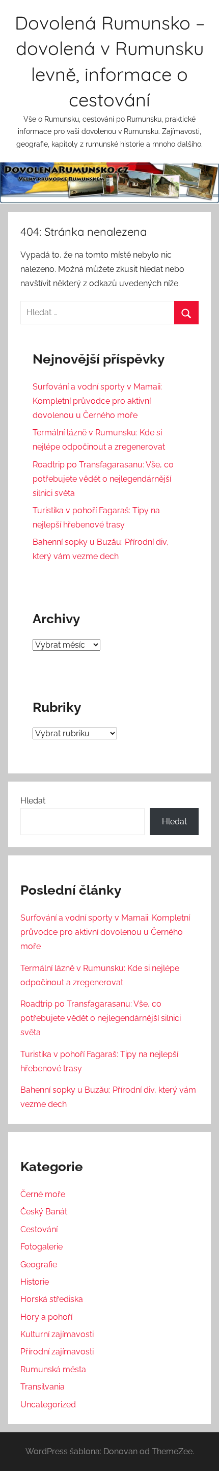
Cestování (39, 1229)
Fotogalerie (41, 1247)
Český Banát (43, 1211)
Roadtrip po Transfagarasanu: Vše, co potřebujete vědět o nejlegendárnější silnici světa (103, 479)
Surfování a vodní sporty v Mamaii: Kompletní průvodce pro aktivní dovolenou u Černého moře (97, 401)
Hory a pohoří (46, 1317)
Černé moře (42, 1194)
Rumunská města (53, 1369)
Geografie (38, 1264)
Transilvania (42, 1387)
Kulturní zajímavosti (57, 1334)
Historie (34, 1282)
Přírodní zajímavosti (57, 1351)
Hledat (32, 801)
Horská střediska (51, 1299)
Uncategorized (48, 1404)
